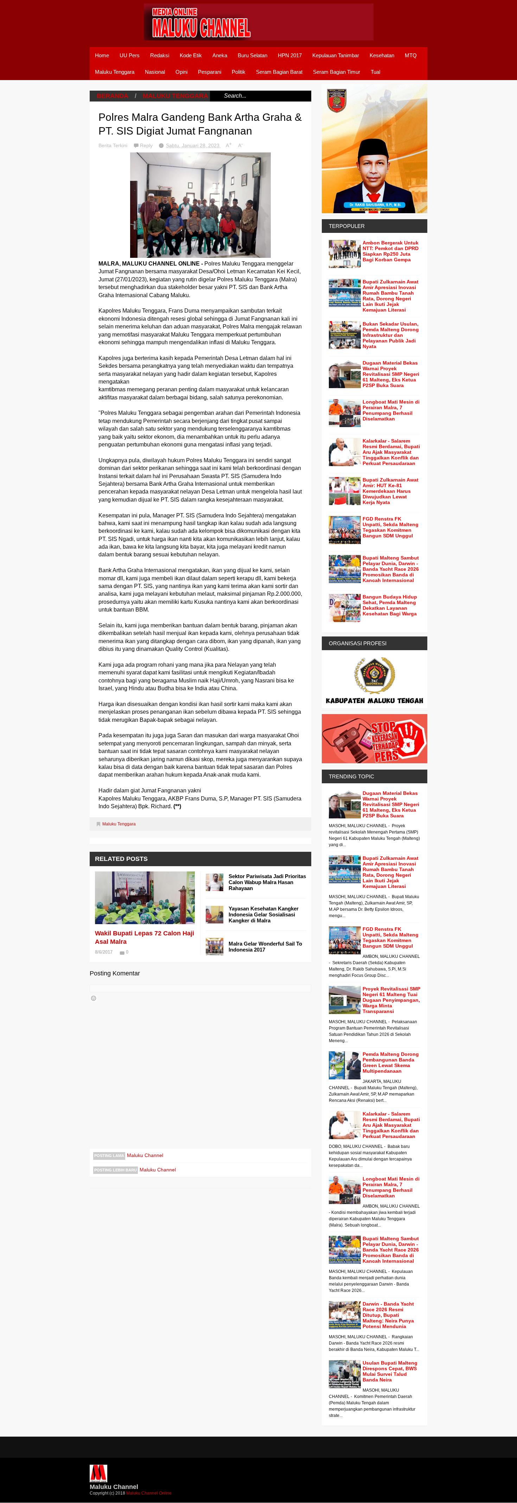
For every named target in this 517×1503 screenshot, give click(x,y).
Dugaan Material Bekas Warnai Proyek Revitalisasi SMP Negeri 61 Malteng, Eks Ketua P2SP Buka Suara (391, 374)
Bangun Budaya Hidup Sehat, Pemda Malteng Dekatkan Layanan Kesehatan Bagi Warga (390, 605)
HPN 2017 (290, 55)
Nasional (155, 72)
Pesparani (209, 72)
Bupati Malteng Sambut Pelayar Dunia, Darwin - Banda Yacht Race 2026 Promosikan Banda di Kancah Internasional (391, 569)
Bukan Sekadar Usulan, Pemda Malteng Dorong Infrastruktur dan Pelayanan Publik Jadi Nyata (391, 335)
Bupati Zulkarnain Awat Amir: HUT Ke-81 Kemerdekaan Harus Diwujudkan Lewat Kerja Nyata (391, 491)
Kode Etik (191, 55)
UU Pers (130, 55)
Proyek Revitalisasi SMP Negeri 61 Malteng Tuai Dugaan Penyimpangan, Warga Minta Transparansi (391, 1000)
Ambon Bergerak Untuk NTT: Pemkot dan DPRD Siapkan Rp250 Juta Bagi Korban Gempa (391, 251)
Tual (375, 72)
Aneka (219, 55)
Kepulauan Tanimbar (335, 55)
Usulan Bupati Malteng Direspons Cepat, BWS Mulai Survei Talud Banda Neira (390, 1371)
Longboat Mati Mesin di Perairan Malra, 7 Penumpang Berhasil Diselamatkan (391, 410)
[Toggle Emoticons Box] (93, 998)
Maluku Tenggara (114, 72)
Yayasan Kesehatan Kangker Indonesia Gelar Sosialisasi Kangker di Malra (264, 914)
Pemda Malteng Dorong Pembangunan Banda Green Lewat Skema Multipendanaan (391, 1062)
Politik (238, 72)
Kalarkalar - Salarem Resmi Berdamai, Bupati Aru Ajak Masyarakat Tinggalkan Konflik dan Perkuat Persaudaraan (391, 452)
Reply (147, 145)
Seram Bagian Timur (336, 72)
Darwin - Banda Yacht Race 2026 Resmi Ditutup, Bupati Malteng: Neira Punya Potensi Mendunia (388, 1315)
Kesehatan (382, 55)
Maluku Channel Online (149, 1493)
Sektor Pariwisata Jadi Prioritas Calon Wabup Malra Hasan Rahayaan (267, 882)
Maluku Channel (145, 1155)
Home (102, 55)
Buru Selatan (252, 55)
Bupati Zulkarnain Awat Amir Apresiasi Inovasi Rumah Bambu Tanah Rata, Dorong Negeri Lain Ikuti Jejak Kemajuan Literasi (391, 296)
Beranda (112, 95)
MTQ (411, 55)
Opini (181, 72)
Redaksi (159, 55)
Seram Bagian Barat (279, 72)
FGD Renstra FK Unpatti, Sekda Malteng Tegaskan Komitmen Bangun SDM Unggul (391, 527)
